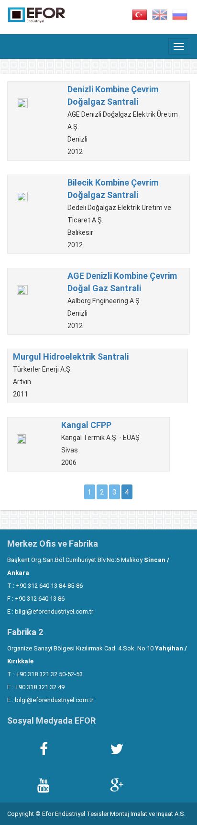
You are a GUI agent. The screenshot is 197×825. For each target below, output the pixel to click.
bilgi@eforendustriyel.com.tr (54, 611)
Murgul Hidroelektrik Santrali (71, 357)
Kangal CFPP (86, 425)
